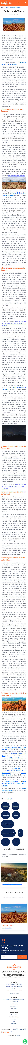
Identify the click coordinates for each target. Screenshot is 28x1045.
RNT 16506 (15, 1029)
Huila (20, 832)
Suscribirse (22, 956)
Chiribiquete (16, 768)
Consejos (16, 815)
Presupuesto (6, 841)
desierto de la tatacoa (8, 824)
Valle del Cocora (16, 758)
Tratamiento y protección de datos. (14, 991)
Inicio (2, 7)
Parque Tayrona (11, 781)
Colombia (19, 2)
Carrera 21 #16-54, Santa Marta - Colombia (15, 999)
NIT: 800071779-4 (14, 1006)
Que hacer (16, 841)
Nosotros (14, 988)
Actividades (5, 806)
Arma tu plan (14, 1014)
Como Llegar (6, 815)
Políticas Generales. (14, 993)
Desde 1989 (23, 1029)
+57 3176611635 (14, 1001)
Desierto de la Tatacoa (15, 7)
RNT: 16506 (14, 1008)
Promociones (14, 1023)
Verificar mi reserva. (14, 1016)
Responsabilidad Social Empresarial (14, 986)
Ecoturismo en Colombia (8, 832)
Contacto (14, 1019)
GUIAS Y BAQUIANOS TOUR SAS (14, 984)
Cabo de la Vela (14, 783)
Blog (7, 7)
